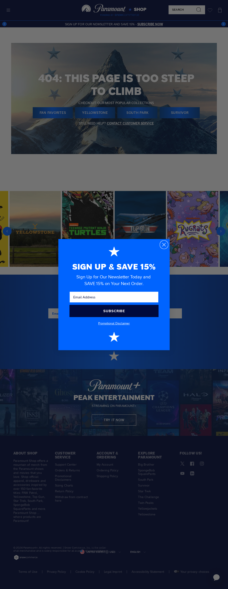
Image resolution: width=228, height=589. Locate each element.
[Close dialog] (164, 245)
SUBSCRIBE (114, 311)
